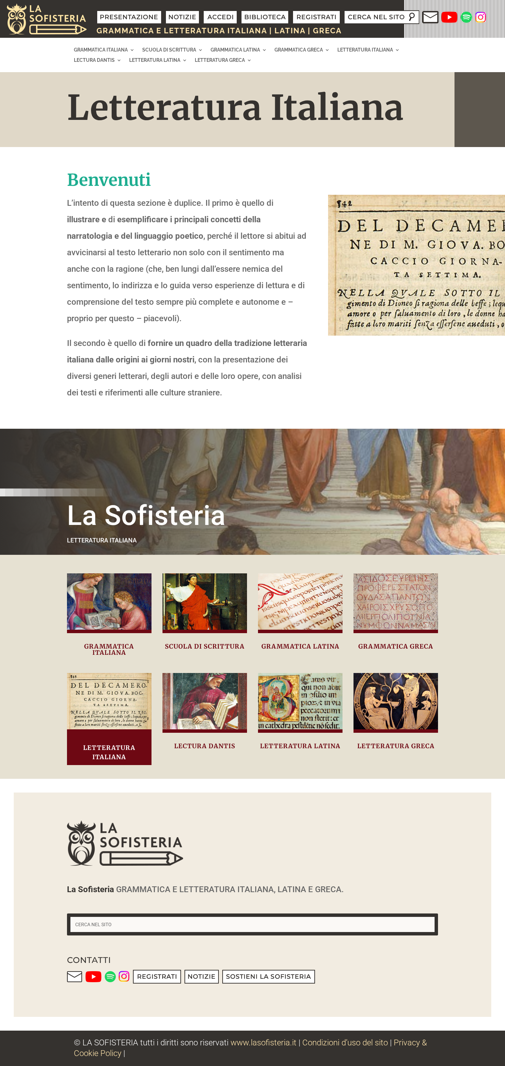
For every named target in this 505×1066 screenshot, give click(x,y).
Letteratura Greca (220, 60)
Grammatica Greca (298, 50)
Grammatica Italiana (101, 50)
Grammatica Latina (235, 50)
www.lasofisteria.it (263, 1042)
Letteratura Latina (154, 60)
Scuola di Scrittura (169, 50)
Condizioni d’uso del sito (345, 1042)
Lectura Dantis (94, 60)
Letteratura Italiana (365, 50)
